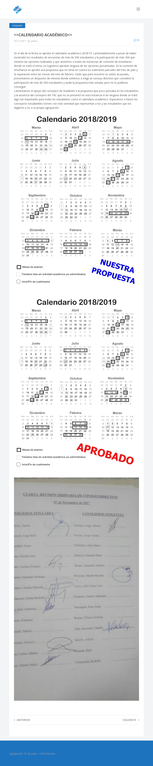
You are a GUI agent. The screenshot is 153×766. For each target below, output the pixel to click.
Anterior (23, 720)
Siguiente (129, 720)
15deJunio (17, 25)
